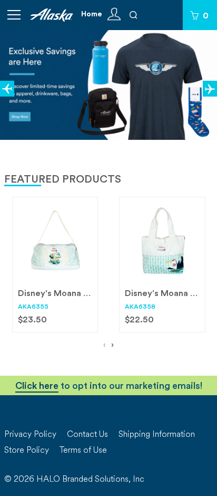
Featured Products (62, 180)
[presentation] (104, 346)
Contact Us (87, 435)
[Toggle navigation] (14, 15)
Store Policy (26, 450)
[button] (7, 89)
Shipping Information (157, 435)
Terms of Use (83, 450)
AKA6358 (140, 307)
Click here (36, 387)
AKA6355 (33, 307)
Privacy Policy (30, 435)
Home (91, 14)
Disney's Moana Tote (167, 294)
